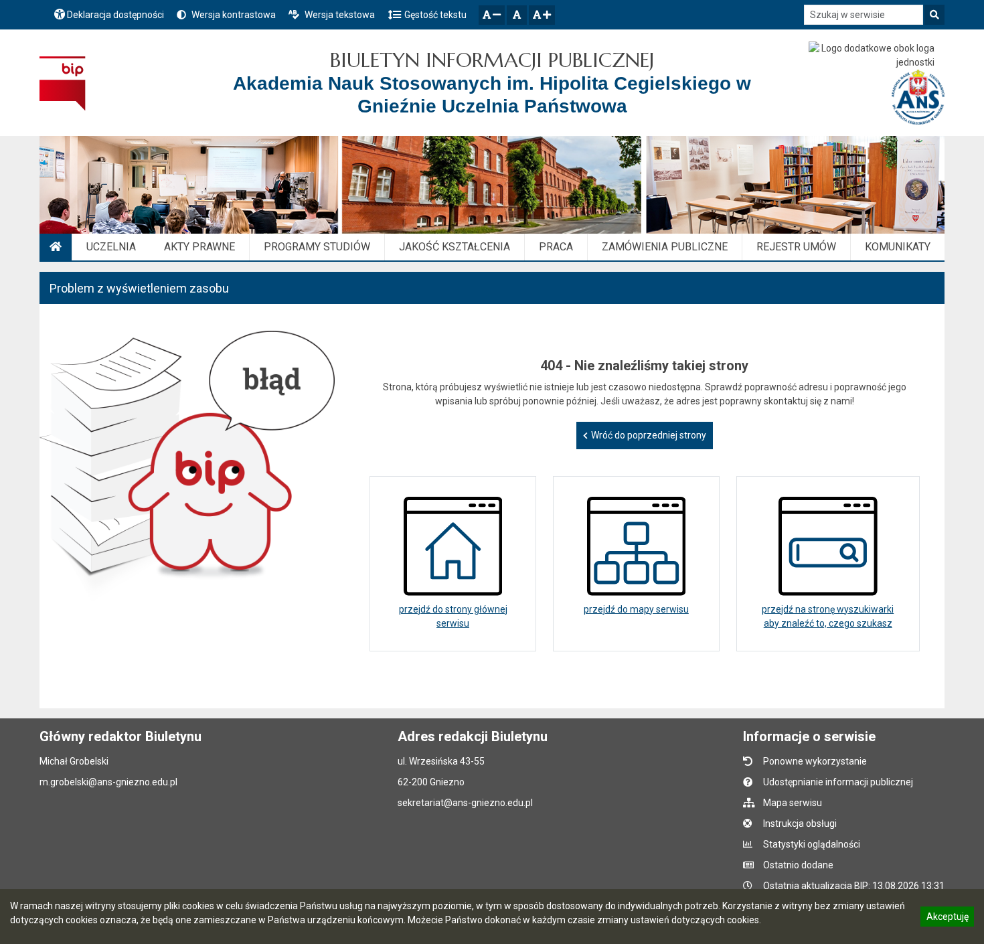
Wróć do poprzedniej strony (648, 435)
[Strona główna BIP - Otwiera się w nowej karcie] (62, 83)
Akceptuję (947, 918)
